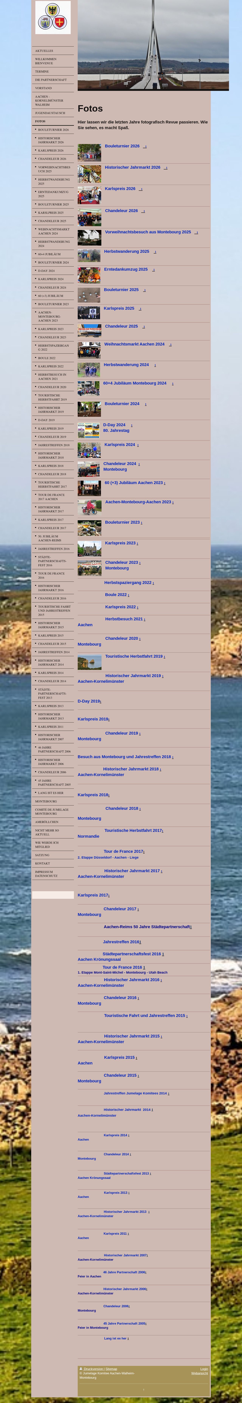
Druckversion (93, 1369)
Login (204, 1369)
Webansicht (199, 1373)
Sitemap (111, 1369)
